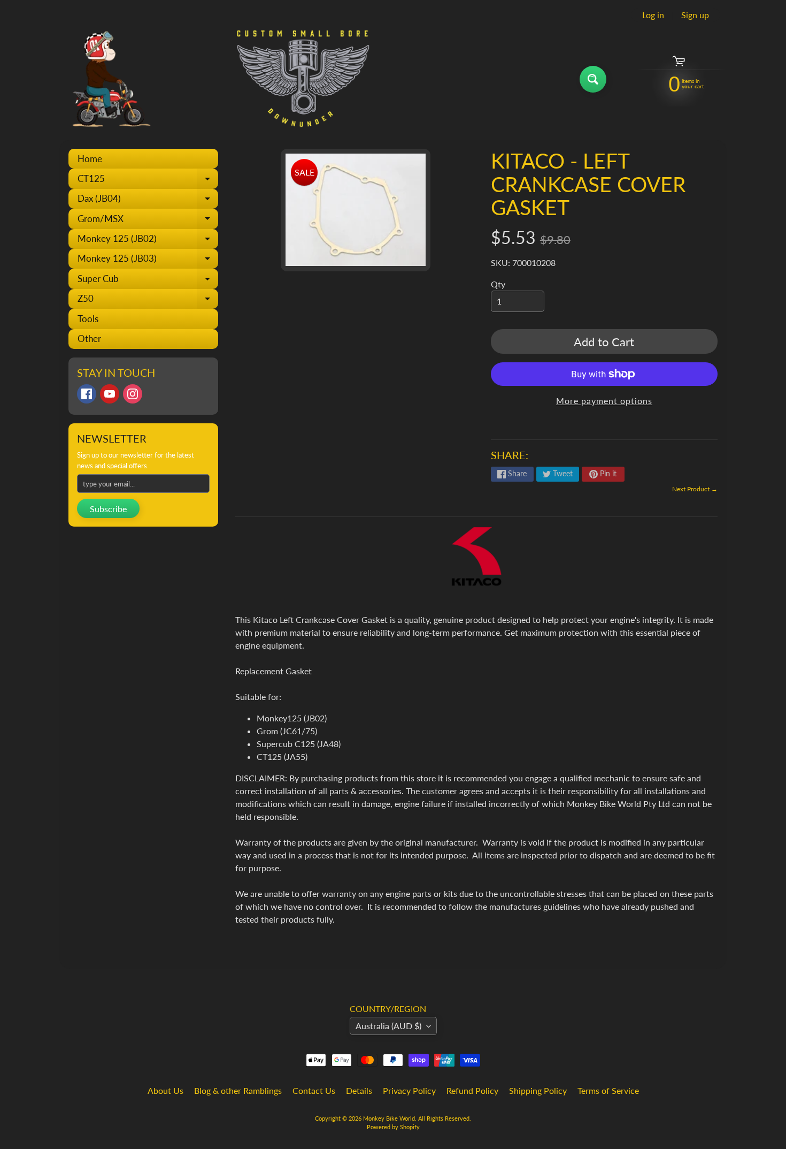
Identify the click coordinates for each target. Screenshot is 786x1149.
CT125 (148, 180)
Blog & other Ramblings (238, 1090)
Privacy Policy (409, 1090)
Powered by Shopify (393, 1126)
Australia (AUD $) (388, 1026)
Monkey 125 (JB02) (148, 241)
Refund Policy (472, 1090)
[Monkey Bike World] (215, 79)
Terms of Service (608, 1090)
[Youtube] (109, 394)
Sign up (695, 15)
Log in (653, 15)
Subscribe (108, 509)
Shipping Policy (538, 1090)
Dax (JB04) (148, 201)
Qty (498, 284)
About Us (165, 1090)
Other (89, 338)
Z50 (148, 301)
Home (90, 158)
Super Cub (148, 280)
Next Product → (695, 489)
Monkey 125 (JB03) (148, 261)
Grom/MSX (148, 221)
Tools (88, 318)
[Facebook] (86, 394)
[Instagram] (132, 394)
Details (359, 1090)
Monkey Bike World (389, 1118)
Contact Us (313, 1090)
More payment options (604, 400)
